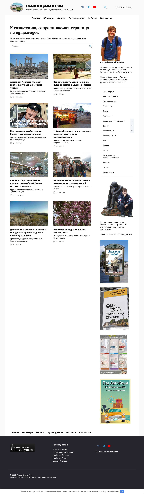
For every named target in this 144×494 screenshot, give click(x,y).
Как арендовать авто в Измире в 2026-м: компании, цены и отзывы (72, 83)
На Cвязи (92, 18)
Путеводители (76, 18)
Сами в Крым (108, 92)
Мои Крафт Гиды (124, 7)
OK (122, 491)
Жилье (105, 126)
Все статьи (106, 18)
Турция (106, 167)
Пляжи (105, 111)
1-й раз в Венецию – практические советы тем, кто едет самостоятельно (72, 134)
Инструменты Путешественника (111, 156)
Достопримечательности (114, 121)
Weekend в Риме (59, 458)
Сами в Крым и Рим (44, 6)
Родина (106, 163)
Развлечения (108, 131)
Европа (106, 145)
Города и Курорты (110, 96)
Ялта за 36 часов (60, 449)
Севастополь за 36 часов (63, 452)
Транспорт (107, 106)
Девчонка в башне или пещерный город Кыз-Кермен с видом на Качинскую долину (28, 232)
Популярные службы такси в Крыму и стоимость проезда (26, 132)
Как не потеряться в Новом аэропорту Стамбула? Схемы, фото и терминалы (26, 183)
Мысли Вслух (108, 172)
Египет (106, 150)
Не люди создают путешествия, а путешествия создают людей (71, 182)
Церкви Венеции (60, 461)
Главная (36, 18)
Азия (105, 141)
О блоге (61, 18)
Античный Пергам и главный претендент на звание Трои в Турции (26, 85)
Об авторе (48, 18)
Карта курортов (109, 101)
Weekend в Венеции (61, 455)
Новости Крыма (109, 136)
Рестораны (107, 116)
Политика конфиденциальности (107, 452)
